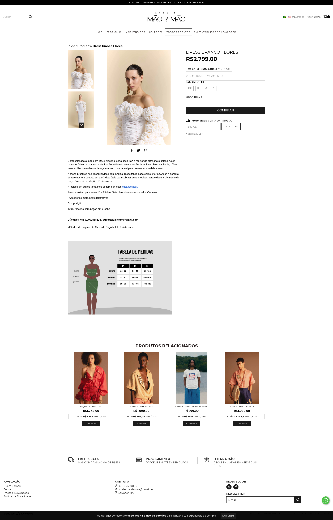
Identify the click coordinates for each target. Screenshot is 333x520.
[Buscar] (30, 17)
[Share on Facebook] (132, 150)
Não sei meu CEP (194, 133)
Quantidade (195, 97)
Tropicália (114, 32)
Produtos (84, 46)
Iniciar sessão (313, 17)
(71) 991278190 (128, 486)
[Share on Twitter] (138, 150)
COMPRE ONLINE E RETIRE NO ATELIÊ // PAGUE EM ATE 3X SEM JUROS (166, 2)
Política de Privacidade (17, 496)
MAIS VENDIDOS (135, 32)
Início (71, 46)
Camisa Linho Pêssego (242, 406)
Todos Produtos (178, 32)
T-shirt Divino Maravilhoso (191, 406)
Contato (8, 489)
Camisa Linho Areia (141, 406)
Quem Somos (11, 486)
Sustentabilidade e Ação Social (216, 32)
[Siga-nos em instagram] (229, 486)
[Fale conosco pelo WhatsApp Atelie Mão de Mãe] (326, 500)
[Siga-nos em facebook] (235, 486)
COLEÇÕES (156, 32)
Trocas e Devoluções (16, 492)
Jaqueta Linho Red (91, 406)
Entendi (228, 515)
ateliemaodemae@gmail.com (137, 489)
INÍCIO (99, 32)
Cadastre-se (298, 17)
